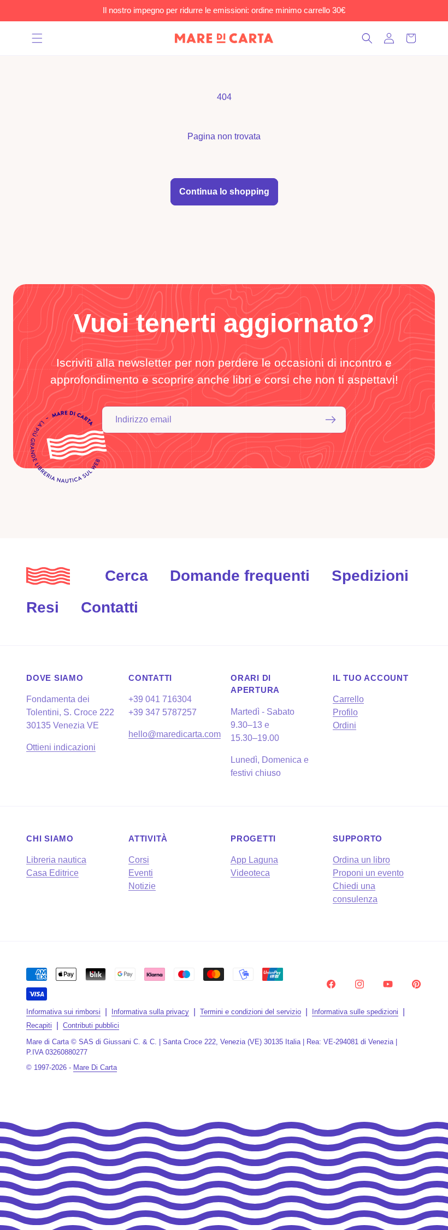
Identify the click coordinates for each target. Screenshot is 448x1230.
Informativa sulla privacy (150, 1012)
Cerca (126, 575)
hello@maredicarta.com (174, 734)
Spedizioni (370, 575)
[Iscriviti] (330, 419)
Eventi (140, 873)
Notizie (142, 886)
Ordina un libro (361, 859)
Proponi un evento (368, 873)
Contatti (109, 607)
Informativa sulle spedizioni (355, 1012)
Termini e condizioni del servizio (250, 1012)
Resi (42, 607)
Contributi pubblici (91, 1025)
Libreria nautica (56, 859)
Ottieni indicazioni (61, 747)
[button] (37, 38)
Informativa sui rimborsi (63, 1012)
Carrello (348, 699)
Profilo (345, 712)
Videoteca (250, 873)
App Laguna (254, 859)
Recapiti (39, 1025)
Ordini (344, 725)
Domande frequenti (240, 575)
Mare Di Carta (95, 1067)
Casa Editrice (52, 873)
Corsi (138, 859)
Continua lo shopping (224, 191)
